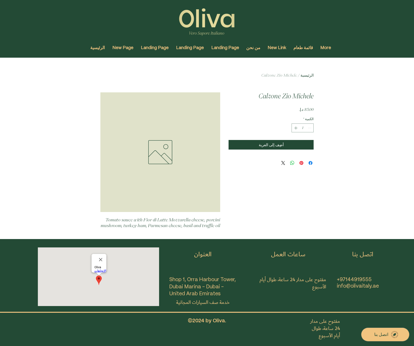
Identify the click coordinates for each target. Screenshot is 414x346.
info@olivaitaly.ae (358, 286)
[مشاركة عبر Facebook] (310, 163)
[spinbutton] (302, 128)
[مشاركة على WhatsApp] (292, 163)
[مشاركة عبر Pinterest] (301, 163)
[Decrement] (310, 128)
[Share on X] (283, 163)
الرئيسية (307, 75)
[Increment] (295, 128)
